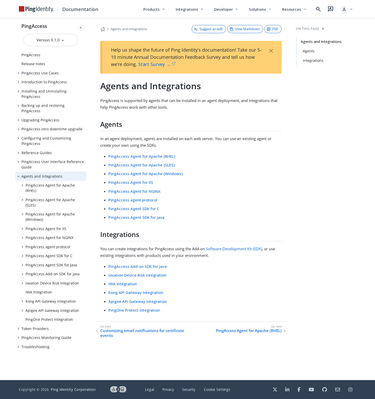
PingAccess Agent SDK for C (49, 255)
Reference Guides (36, 152)
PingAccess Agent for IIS (46, 228)
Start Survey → (154, 64)
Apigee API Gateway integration (52, 310)
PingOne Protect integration (49, 319)
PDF (275, 29)
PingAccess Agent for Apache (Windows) (50, 217)
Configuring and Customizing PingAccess (46, 141)
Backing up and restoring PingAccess (43, 108)
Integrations (313, 60)
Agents (309, 51)
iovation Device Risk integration (52, 283)
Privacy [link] (168, 389)
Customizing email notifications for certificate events (142, 333)
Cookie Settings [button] (217, 389)
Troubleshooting (35, 346)
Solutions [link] (260, 9)
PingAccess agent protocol (48, 246)
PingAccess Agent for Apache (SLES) (50, 202)
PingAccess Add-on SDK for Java (53, 273)
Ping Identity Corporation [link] (73, 389)
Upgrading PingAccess (40, 120)
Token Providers (35, 328)
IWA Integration (39, 292)
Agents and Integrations (41, 176)
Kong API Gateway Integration (51, 301)
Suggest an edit (211, 29)
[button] (346, 9)
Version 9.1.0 (48, 39)
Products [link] (154, 9)
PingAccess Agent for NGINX (49, 237)
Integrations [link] (190, 9)
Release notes (33, 63)
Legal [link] (149, 389)
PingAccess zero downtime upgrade (51, 129)
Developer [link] (226, 9)
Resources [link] (294, 9)
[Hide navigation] (81, 28)
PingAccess (34, 26)
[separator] (86, 199)
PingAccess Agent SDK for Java (51, 265)
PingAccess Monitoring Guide (46, 337)
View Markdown (247, 29)
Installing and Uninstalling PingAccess (44, 94)
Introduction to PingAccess (44, 81)
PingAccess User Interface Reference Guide (52, 164)
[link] (36, 9)
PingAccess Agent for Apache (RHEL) (50, 188)
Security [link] (188, 389)
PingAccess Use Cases (40, 73)
